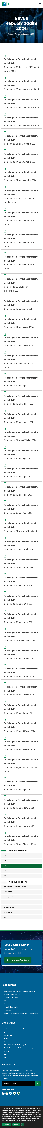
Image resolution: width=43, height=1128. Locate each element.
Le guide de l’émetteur (12, 994)
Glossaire (7, 1004)
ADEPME (6, 1051)
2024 (5, 865)
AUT (5, 1042)
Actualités (6, 917)
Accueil (10, 34)
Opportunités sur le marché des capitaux (15, 886)
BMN (5, 1054)
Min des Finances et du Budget (15, 1045)
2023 (5, 860)
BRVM (5, 1032)
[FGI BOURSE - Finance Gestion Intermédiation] (6, 4)
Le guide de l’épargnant (12, 997)
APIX (5, 1057)
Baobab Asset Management (14, 1029)
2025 (5, 871)
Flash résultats (8, 892)
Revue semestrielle (9, 907)
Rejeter (16, 1124)
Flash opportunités (9, 897)
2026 (5, 876)
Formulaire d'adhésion (19, 960)
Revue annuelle (8, 912)
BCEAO (6, 1038)
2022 (5, 855)
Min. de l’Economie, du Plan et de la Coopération (21, 1048)
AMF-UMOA (8, 1035)
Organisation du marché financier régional (19, 991)
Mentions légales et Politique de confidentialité (21, 1013)
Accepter (6, 1124)
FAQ (5, 1001)
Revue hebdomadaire (9, 902)
